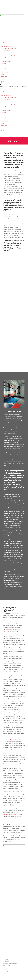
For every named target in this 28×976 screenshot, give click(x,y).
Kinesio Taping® (7, 676)
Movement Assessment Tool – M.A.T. (13, 814)
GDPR (4, 967)
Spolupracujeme (6, 971)
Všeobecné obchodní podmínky (10, 963)
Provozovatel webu (7, 965)
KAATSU (10, 739)
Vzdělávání (5, 959)
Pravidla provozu (6, 969)
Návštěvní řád (6, 961)
